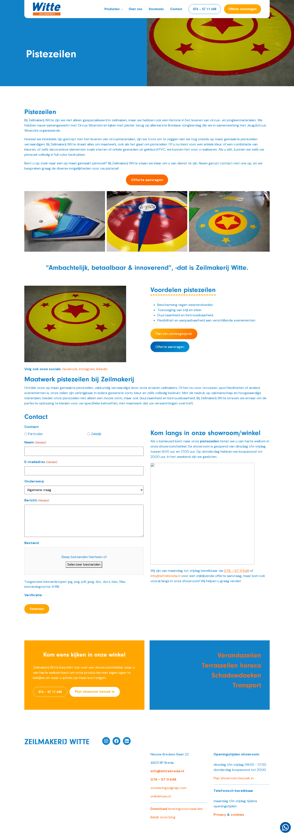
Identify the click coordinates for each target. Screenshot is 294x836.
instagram (87, 369)
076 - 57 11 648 (163, 779)
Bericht (36, 500)
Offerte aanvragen (242, 9)
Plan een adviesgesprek (173, 333)
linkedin (102, 369)
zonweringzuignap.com (168, 788)
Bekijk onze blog (162, 817)
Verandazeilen (239, 655)
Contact (176, 9)
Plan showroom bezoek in (95, 692)
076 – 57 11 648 (204, 9)
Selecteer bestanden (84, 564)
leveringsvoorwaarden (176, 808)
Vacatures (156, 9)
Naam (35, 442)
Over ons (135, 9)
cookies (237, 814)
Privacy (220, 814)
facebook (69, 369)
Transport (247, 685)
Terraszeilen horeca (231, 665)
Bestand (31, 543)
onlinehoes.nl (160, 796)
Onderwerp (34, 481)
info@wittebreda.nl (165, 576)
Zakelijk (96, 434)
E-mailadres (40, 462)
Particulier (35, 434)
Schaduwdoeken (236, 675)
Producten (112, 9)
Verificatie (33, 595)
